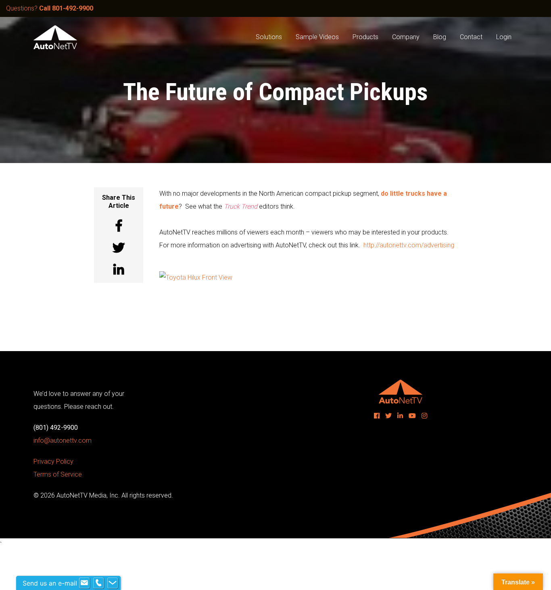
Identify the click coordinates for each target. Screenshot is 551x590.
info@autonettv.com (62, 440)
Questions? (49, 8)
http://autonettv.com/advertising (408, 245)
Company (406, 37)
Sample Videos (317, 37)
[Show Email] (84, 583)
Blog (439, 37)
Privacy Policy (53, 461)
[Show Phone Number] (98, 583)
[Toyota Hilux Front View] (195, 277)
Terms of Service (57, 474)
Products (365, 37)
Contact (471, 37)
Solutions (269, 37)
